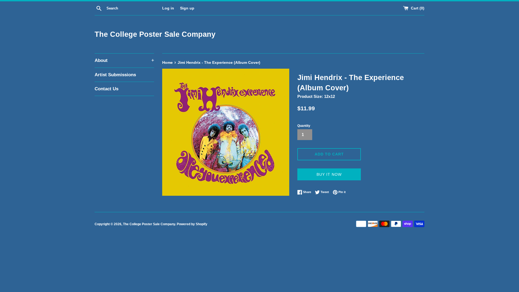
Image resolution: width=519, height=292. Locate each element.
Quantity (303, 126)
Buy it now (329, 174)
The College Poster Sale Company (155, 34)
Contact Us (106, 88)
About (124, 60)
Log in (168, 8)
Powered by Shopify (192, 224)
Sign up (187, 8)
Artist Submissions (115, 74)
